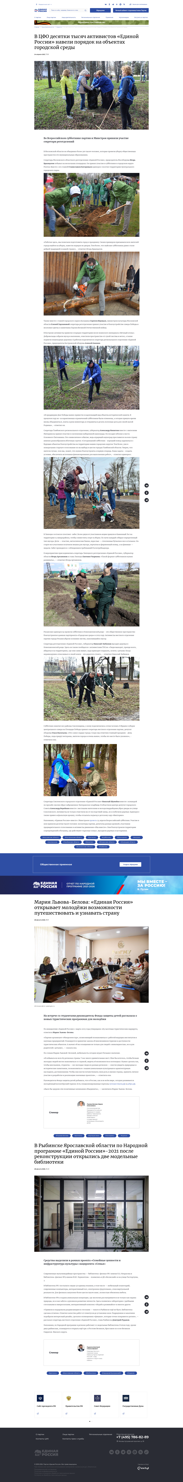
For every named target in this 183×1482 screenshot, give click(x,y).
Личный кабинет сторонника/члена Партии (130, 10)
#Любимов (103, 847)
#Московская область (51, 837)
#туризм (124, 1136)
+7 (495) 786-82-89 (132, 1437)
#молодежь (109, 1136)
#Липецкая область (128, 842)
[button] (89, 1421)
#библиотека (91, 1373)
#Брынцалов (122, 837)
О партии (37, 17)
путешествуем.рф (117, 1084)
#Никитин (89, 842)
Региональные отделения (90, 17)
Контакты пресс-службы (73, 1439)
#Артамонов (52, 842)
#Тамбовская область (71, 842)
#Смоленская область (85, 847)
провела (93, 820)
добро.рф (131, 1084)
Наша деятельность (69, 17)
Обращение (100, 10)
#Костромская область (73, 837)
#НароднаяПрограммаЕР (111, 1373)
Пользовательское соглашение (45, 1469)
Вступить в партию (141, 17)
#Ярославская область (71, 1373)
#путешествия (93, 1136)
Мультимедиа (124, 17)
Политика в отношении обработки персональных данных (54, 1473)
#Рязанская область (106, 842)
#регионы (92, 837)
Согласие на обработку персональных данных (50, 1475)
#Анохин (136, 837)
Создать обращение (130, 864)
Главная (36, 27)
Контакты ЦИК (42, 1439)
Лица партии (51, 17)
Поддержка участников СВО (91, 22)
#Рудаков (130, 1373)
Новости (59, 27)
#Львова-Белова (62, 1136)
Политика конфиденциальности (45, 1471)
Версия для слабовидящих (139, 4)
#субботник (106, 837)
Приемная (109, 17)
